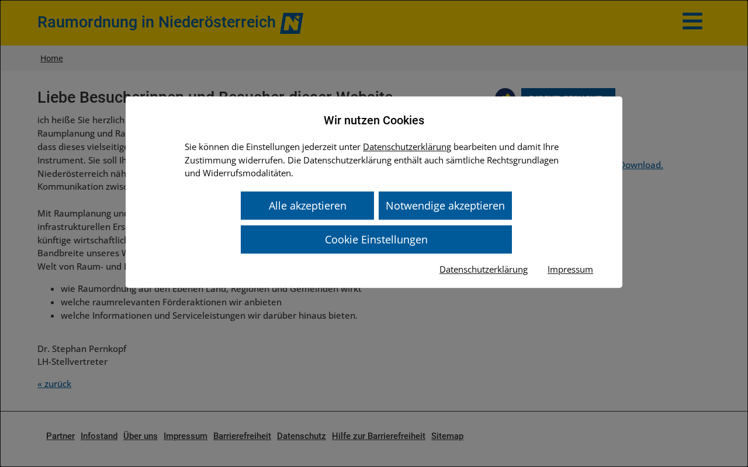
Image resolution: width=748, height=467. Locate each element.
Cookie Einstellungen (376, 239)
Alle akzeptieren (308, 205)
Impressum (570, 269)
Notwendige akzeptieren (445, 205)
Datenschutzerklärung (407, 146)
